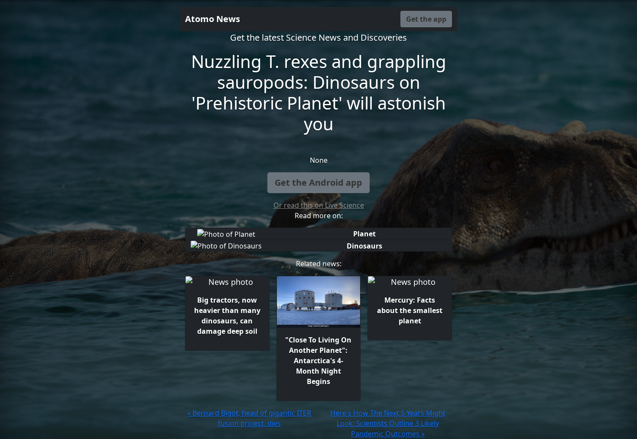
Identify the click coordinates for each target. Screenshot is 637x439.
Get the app (426, 19)
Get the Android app (318, 182)
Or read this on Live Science (318, 205)
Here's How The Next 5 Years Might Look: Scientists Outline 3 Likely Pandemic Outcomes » (387, 423)
